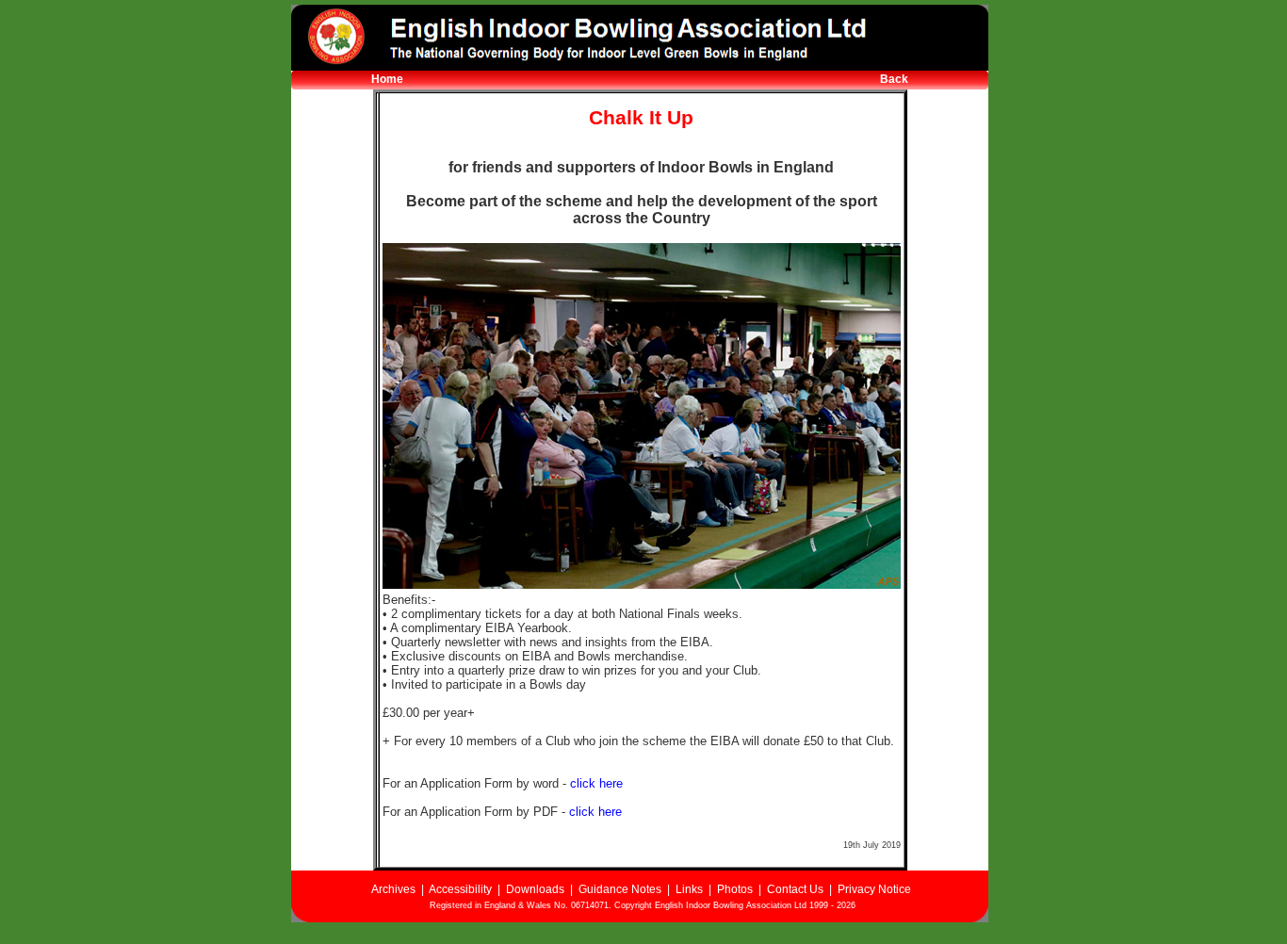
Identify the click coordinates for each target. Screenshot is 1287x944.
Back (894, 79)
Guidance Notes (619, 889)
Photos (735, 889)
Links (689, 889)
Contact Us (795, 889)
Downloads (535, 889)
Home (387, 79)
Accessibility (460, 889)
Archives (393, 889)
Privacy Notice (874, 889)
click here (596, 783)
